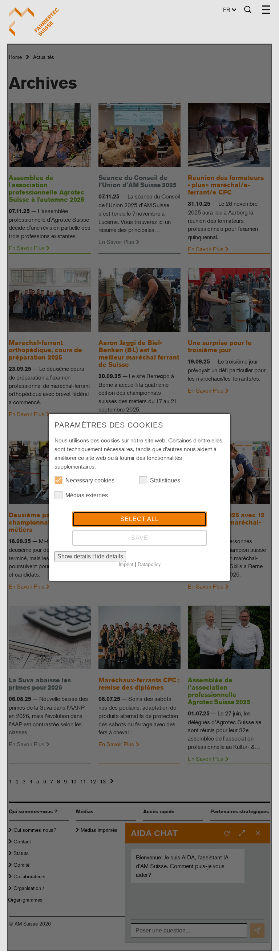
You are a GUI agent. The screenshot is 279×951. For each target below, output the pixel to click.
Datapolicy (149, 564)
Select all (139, 519)
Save (139, 538)
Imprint (126, 564)
